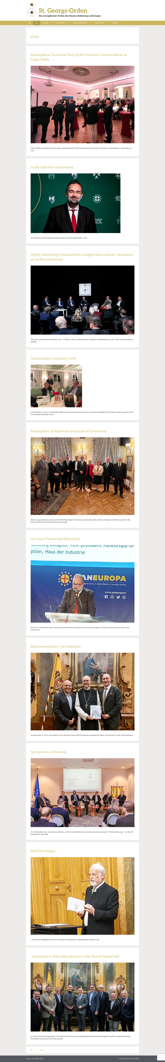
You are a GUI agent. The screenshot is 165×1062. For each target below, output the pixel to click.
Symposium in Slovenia (48, 752)
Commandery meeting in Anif (53, 358)
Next (43, 1050)
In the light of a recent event (52, 167)
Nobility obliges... (44, 851)
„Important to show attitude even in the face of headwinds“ (75, 956)
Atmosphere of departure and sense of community (69, 431)
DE (29, 23)
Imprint (127, 1059)
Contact (121, 1059)
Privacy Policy (135, 1059)
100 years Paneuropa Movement (55, 539)
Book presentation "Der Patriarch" (56, 646)
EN (36, 23)
